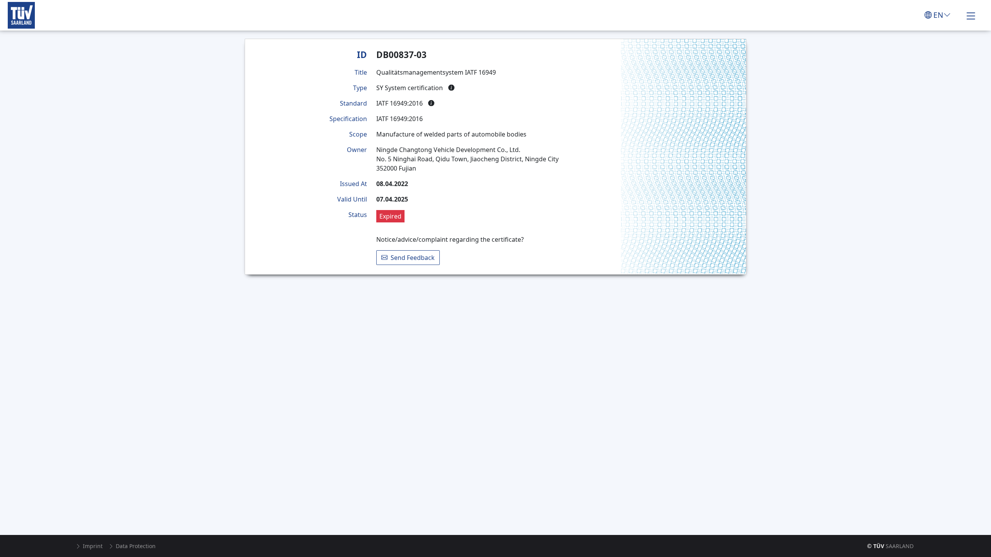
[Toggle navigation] (971, 15)
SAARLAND (890, 546)
